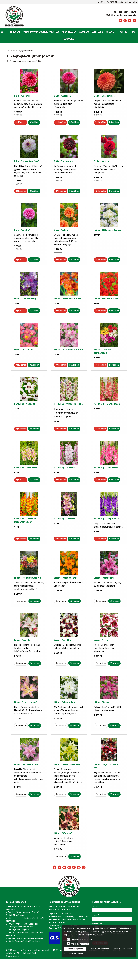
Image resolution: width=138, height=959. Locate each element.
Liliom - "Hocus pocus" (25, 702)
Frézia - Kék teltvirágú (25, 298)
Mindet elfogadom (75, 949)
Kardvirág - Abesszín (24, 404)
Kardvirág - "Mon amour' (26, 467)
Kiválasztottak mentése (99, 949)
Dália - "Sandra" (22, 230)
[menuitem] (2, 32)
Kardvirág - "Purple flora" (107, 518)
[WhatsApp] (74, 867)
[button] (134, 32)
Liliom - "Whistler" (63, 833)
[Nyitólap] (30, 16)
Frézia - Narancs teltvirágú (67, 298)
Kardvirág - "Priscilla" (65, 518)
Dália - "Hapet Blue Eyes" (26, 161)
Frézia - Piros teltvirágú (106, 298)
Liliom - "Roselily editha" (26, 764)
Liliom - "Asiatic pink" (104, 578)
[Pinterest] (69, 867)
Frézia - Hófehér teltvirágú (107, 230)
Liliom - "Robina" (102, 702)
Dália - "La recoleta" (64, 161)
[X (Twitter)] (59, 867)
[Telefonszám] (125, 21)
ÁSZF (19, 953)
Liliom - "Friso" (101, 640)
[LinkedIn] (64, 867)
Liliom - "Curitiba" (63, 640)
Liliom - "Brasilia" (22, 640)
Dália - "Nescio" (101, 161)
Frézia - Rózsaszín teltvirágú (68, 349)
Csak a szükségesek (123, 949)
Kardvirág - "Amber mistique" (69, 404)
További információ (72, 954)
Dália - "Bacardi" (22, 96)
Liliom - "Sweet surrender (67, 764)
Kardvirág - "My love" (64, 467)
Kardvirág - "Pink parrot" (106, 467)
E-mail (95, 915)
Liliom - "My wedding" (65, 702)
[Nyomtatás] (83, 867)
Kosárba (22, 122)
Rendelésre (21, 601)
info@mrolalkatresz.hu (127, 2)
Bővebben (34, 122)
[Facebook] (130, 21)
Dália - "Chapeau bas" (104, 96)
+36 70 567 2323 (107, 2)
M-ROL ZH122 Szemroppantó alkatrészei (24, 938)
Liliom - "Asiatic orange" (66, 578)
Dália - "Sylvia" (61, 230)
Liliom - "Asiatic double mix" (28, 578)
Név (94, 906)
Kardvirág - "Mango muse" (107, 404)
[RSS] (134, 21)
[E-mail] (120, 21)
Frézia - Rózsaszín (23, 349)
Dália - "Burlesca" (63, 96)
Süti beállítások (29, 953)
